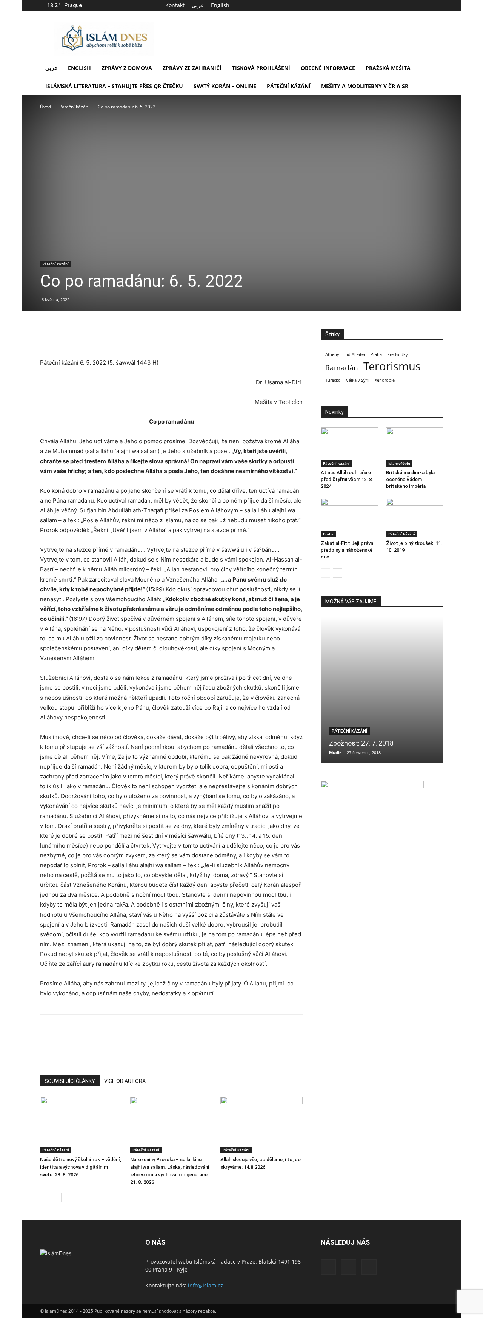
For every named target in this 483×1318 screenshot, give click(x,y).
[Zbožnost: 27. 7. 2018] (382, 690)
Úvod (45, 107)
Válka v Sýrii (357, 380)
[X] (425, 5)
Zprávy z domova (127, 67)
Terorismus (392, 366)
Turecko (333, 380)
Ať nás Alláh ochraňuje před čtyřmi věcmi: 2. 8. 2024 (347, 479)
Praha (376, 354)
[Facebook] (412, 5)
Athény (332, 354)
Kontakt (175, 5)
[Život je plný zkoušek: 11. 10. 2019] (414, 517)
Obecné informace (328, 67)
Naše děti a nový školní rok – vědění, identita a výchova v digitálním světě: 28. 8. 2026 (80, 1167)
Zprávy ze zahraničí (192, 67)
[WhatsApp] (99, 336)
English (220, 5)
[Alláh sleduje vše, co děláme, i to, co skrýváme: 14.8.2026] (261, 1125)
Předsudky (397, 354)
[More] (117, 336)
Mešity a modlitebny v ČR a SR (364, 86)
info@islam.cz (205, 1285)
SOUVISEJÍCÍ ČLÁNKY (70, 1081)
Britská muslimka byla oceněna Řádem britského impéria (410, 479)
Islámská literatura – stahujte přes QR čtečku (114, 86)
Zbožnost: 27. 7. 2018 (361, 743)
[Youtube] (437, 5)
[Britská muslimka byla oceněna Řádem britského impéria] (414, 447)
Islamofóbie (399, 463)
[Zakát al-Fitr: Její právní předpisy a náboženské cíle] (349, 517)
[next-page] (57, 1197)
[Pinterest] (82, 336)
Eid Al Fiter (355, 354)
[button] (434, 68)
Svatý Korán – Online (225, 86)
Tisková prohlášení (261, 67)
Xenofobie (385, 380)
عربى (198, 5)
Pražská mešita (388, 67)
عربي (51, 67)
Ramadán (341, 368)
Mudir (335, 752)
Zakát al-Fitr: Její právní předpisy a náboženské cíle (348, 550)
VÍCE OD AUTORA (125, 1081)
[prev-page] (44, 1197)
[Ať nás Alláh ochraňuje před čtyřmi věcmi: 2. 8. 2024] (349, 447)
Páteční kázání (289, 86)
